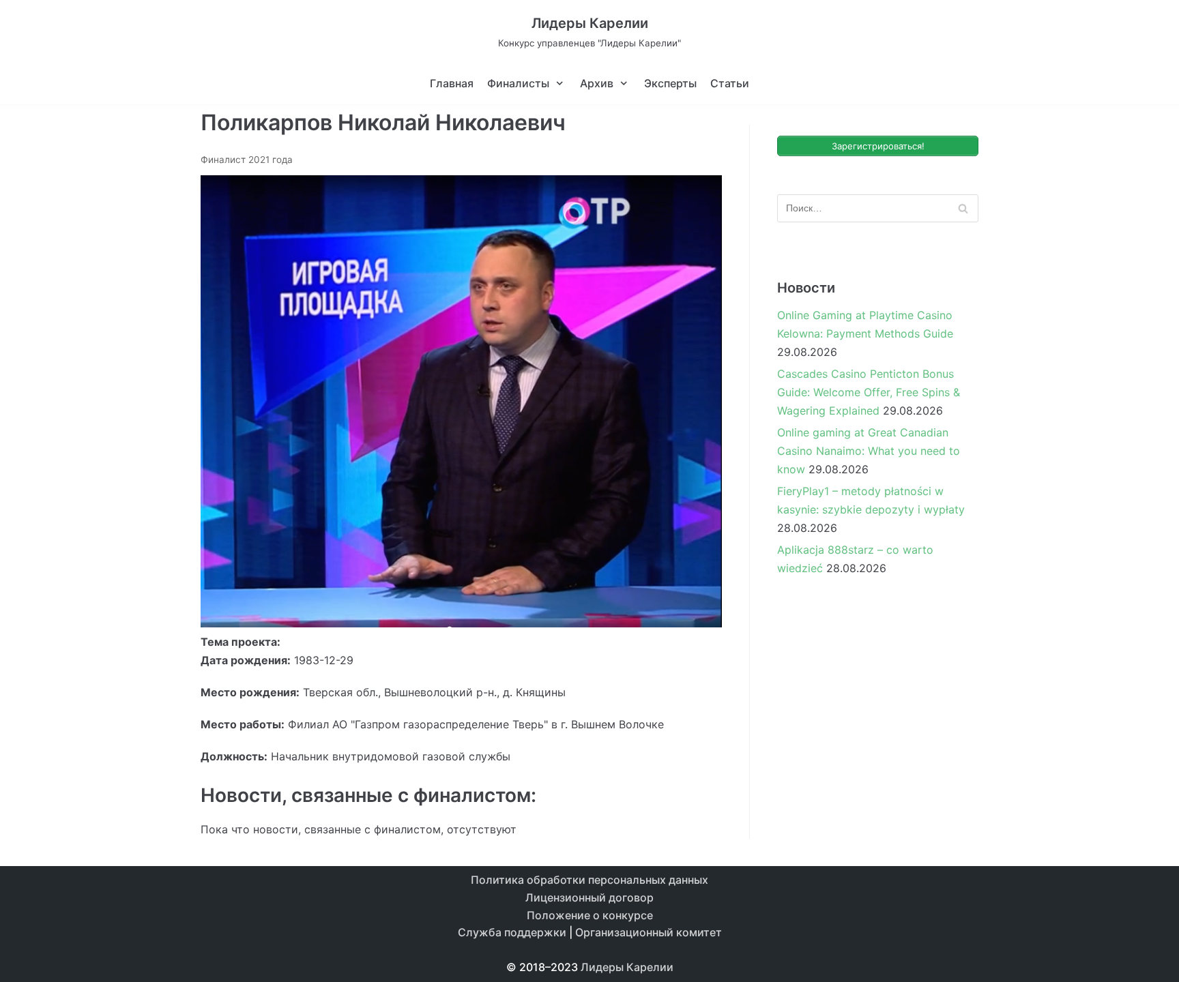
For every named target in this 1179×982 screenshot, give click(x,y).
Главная (452, 83)
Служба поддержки (512, 932)
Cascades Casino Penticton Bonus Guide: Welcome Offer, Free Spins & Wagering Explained (868, 392)
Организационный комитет (648, 932)
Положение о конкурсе (590, 915)
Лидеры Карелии (627, 967)
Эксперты (670, 83)
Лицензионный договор (589, 897)
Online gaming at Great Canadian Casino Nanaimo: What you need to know (868, 451)
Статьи (729, 83)
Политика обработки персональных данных (589, 880)
